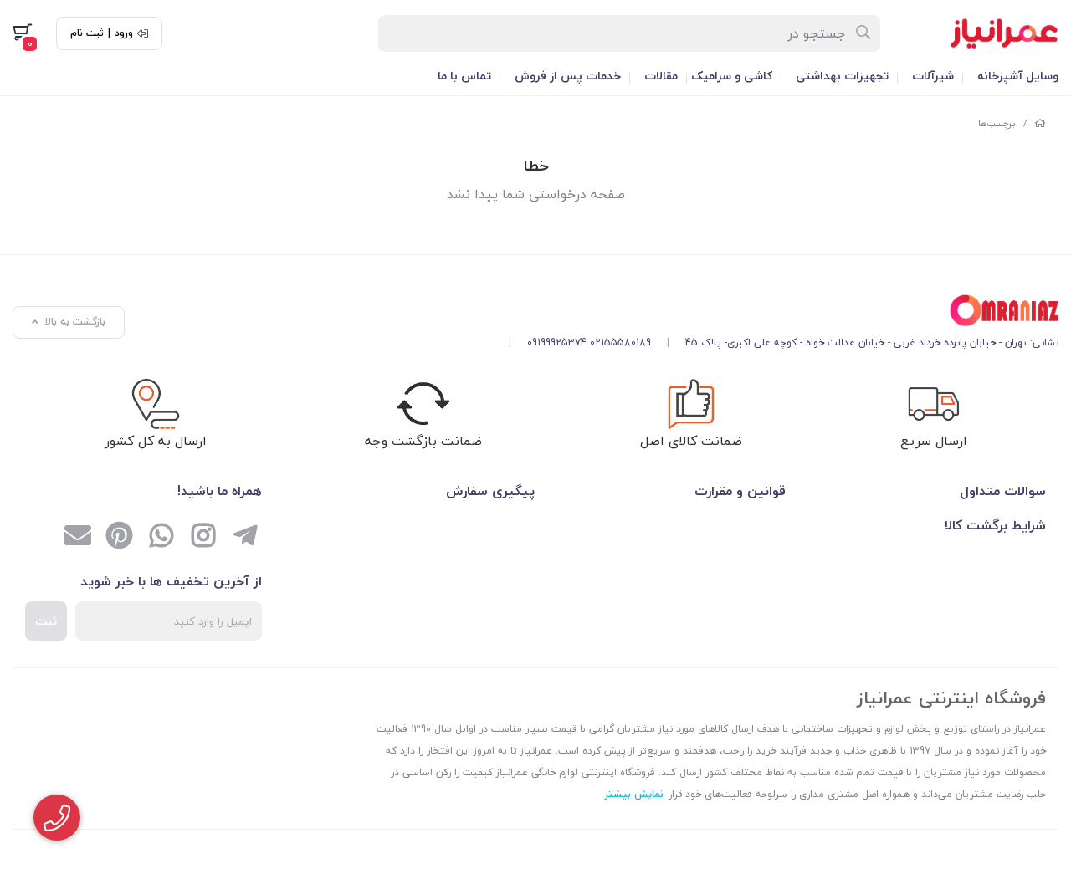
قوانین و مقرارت (740, 491)
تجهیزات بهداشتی (842, 75)
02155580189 (620, 342)
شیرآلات (933, 75)
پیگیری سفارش (490, 491)
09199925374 (557, 342)
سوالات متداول (1003, 491)
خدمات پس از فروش (568, 75)
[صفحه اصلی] (1040, 123)
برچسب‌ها (997, 123)
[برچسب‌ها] (777, 310)
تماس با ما (464, 75)
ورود (124, 33)
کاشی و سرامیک (731, 75)
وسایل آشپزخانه (1017, 75)
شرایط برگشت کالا (995, 525)
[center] (864, 33)
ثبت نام (87, 33)
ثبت (46, 621)
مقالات (661, 75)
